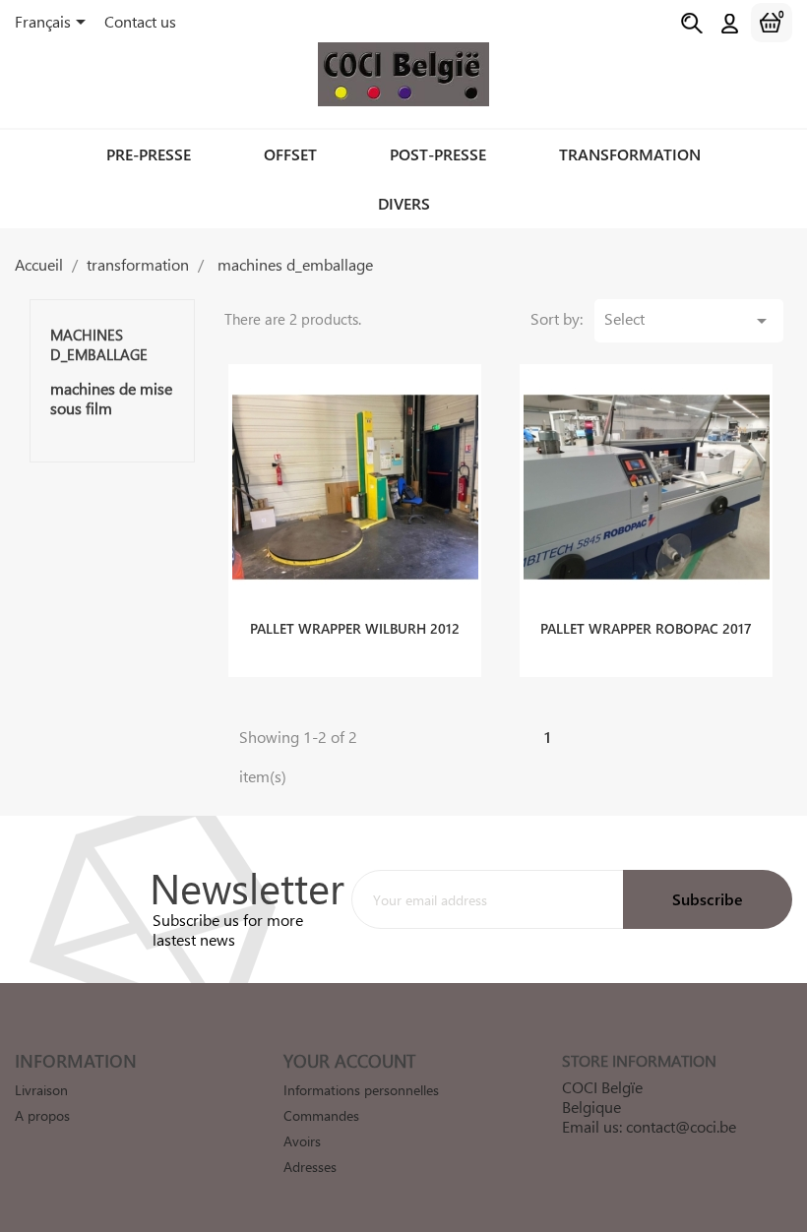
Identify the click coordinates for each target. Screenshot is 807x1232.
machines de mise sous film (111, 398)
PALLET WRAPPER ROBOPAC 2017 (646, 628)
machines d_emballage (99, 344)
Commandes (321, 1115)
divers (404, 203)
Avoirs (302, 1141)
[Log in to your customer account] (730, 23)
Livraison (41, 1089)
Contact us (140, 21)
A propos (42, 1115)
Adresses (310, 1166)
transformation (630, 154)
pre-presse (148, 154)
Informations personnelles (361, 1089)
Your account (349, 1061)
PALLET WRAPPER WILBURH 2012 (355, 628)
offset (290, 154)
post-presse (438, 154)
